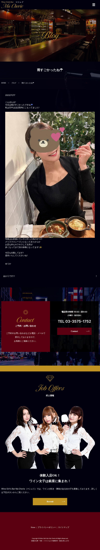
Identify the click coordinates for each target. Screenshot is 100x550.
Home (33, 527)
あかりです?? (9, 276)
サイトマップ (63, 527)
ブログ (13, 83)
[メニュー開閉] (93, 4)
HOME (3, 83)
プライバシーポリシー (47, 527)
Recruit (50, 501)
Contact (74, 331)
